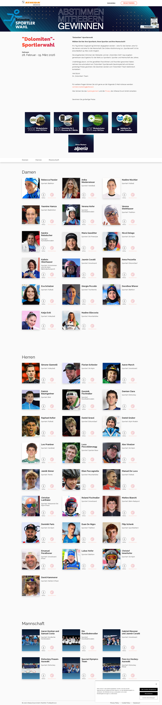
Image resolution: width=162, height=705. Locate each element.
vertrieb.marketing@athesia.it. (83, 87)
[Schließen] (156, 684)
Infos (43, 198)
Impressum (136, 703)
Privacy (107, 91)
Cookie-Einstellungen (148, 697)
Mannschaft (54, 160)
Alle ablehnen (149, 693)
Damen (25, 160)
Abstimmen (52, 198)
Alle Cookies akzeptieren (148, 689)
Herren (38, 160)
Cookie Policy (126, 703)
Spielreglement (93, 91)
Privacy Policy (114, 703)
